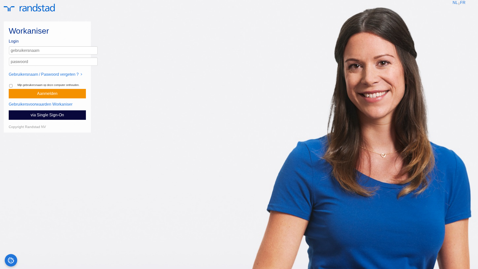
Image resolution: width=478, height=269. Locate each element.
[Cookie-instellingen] (11, 260)
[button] (47, 93)
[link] (455, 2)
